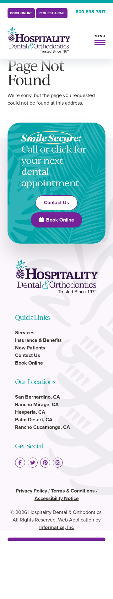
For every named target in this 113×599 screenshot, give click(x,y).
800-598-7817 (90, 11)
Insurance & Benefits (38, 340)
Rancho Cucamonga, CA (42, 427)
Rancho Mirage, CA (37, 404)
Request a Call (52, 13)
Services (25, 332)
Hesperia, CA (30, 412)
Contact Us (56, 202)
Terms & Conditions (73, 490)
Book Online (60, 219)
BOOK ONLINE (21, 13)
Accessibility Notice (57, 498)
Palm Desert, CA (33, 419)
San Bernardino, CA (37, 396)
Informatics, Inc (56, 527)
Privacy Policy (31, 490)
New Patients (30, 347)
